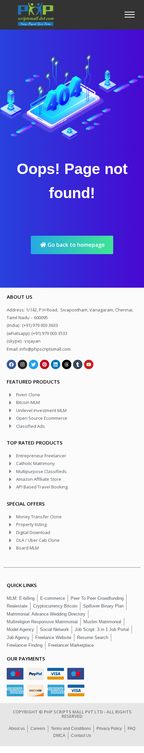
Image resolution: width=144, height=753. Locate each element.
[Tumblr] (77, 364)
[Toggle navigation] (131, 14)
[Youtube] (88, 364)
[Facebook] (11, 364)
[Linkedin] (55, 364)
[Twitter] (33, 364)
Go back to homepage (75, 244)
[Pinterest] (44, 364)
